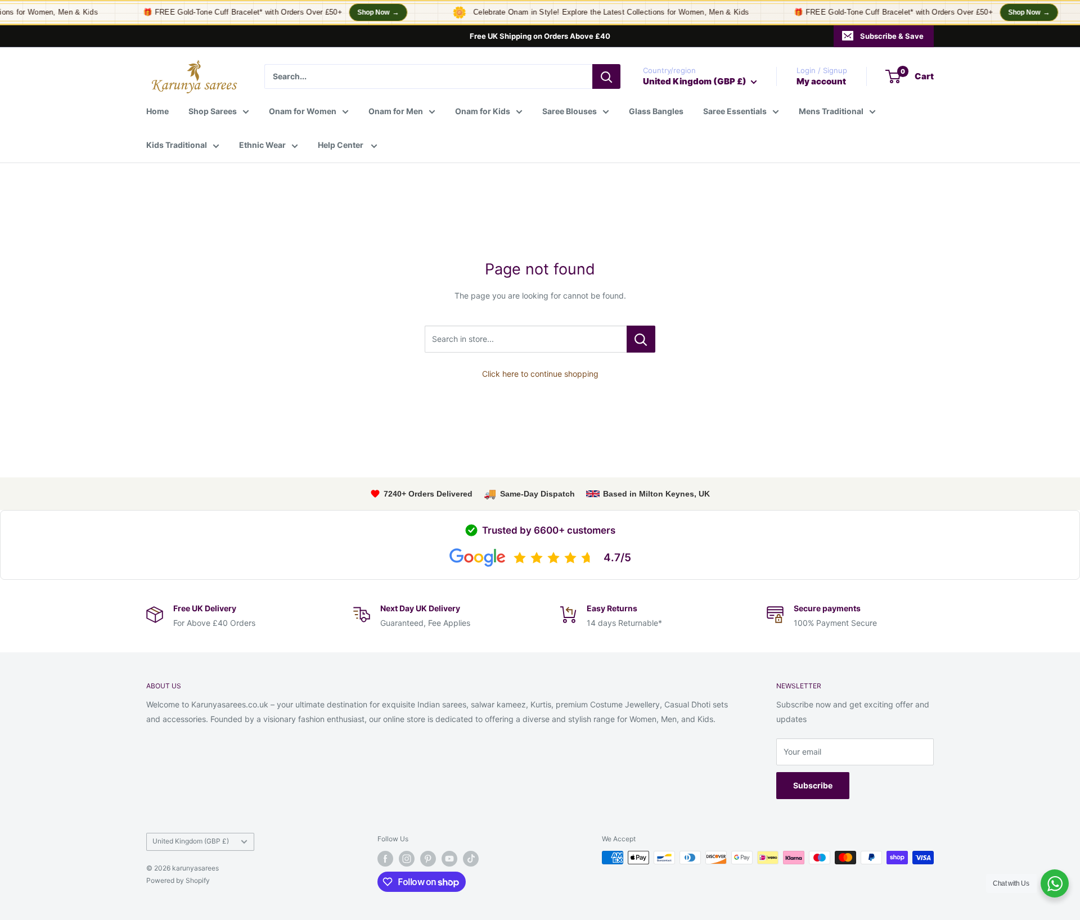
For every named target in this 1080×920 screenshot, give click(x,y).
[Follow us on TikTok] (471, 859)
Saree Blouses (569, 111)
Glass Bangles (656, 111)
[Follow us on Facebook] (385, 859)
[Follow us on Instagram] (407, 859)
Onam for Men (395, 111)
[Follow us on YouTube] (449, 859)
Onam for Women (302, 111)
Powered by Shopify (178, 880)
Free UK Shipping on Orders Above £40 (540, 35)
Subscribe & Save (892, 35)
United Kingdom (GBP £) (190, 841)
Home (157, 111)
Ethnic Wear (262, 145)
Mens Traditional (831, 111)
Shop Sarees (212, 111)
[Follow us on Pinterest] (428, 859)
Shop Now (371, 12)
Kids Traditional (176, 145)
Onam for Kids (482, 111)
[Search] (606, 76)
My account (821, 81)
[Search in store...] (641, 339)
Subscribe (812, 785)
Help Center (341, 145)
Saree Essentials (735, 111)
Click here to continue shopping (540, 373)
